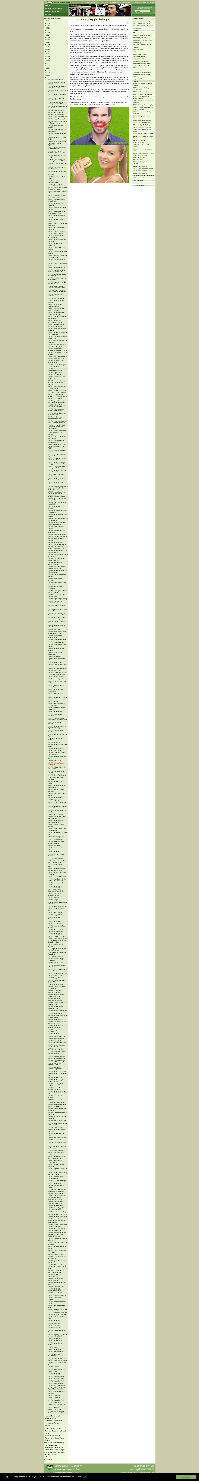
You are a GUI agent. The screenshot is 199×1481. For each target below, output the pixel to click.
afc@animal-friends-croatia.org (146, 1468)
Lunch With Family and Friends (141, 35)
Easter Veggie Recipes (139, 58)
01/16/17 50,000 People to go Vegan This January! (57, 727)
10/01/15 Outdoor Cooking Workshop (143, 133)
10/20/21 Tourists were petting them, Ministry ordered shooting (57, 391)
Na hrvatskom (151, 5)
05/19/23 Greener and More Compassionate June (56, 212)
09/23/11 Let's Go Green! (55, 963)
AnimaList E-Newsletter (52, 1435)
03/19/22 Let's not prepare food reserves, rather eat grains (57, 357)
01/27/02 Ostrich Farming (55, 1383)
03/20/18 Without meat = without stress (55, 653)
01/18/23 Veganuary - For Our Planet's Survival (57, 283)
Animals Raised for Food (54, 80)
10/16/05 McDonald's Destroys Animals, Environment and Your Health (57, 1266)
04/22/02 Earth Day (54, 1367)
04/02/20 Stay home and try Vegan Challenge (56, 559)
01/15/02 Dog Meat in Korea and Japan (56, 1392)
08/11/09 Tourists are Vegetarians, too (54, 1064)
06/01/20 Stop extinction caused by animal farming (56, 547)
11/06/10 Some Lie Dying (55, 984)
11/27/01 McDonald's (54, 1402)
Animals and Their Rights (54, 8)
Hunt (113, 2)
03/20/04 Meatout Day (54, 1321)
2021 (48, 30)
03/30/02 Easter (53, 1371)
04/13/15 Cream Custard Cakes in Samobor (57, 803)
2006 (48, 65)
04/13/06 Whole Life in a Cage (57, 1212)
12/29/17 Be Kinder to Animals (141, 92)
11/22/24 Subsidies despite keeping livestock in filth (56, 103)
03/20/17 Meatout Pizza (55, 712)
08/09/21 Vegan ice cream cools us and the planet (56, 409)
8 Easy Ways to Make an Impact (55, 1450)
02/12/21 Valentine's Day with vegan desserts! (57, 471)
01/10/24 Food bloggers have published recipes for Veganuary (57, 143)
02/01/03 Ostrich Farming (55, 1352)
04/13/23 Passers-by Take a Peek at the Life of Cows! (56, 232)
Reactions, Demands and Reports (55, 1431)
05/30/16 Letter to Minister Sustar (142, 178)
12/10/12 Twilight (53, 900)
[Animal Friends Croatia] (58, 3)
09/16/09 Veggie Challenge (56, 1061)
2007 (48, 63)
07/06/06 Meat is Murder (55, 1205)
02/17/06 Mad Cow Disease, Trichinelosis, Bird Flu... (56, 1229)
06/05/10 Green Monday (55, 1019)
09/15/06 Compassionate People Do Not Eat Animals (56, 1194)
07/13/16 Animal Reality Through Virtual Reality (55, 749)
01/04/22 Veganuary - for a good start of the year (56, 373)
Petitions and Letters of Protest (54, 1438)
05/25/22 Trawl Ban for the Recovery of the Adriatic (56, 325)
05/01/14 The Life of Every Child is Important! (56, 842)
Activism (48, 14)
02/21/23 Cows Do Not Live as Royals (57, 264)
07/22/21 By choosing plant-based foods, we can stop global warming (56, 426)
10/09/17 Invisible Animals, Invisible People (56, 686)
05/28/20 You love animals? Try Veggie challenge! (57, 551)
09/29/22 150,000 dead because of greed (55, 305)
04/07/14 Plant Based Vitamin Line (57, 848)
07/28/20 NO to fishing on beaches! (56, 527)
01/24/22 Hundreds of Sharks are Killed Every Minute (57, 369)
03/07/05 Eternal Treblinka (56, 1293)
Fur (98, 2)
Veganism (87, 2)
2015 (48, 44)
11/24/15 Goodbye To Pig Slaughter (55, 778)
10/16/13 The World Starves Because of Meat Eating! (56, 869)
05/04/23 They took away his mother (57, 220)
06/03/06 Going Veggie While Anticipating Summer (57, 1208)
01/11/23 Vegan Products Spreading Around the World (56, 287)
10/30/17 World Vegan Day (56, 679)
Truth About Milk (137, 28)
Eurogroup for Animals (72, 1472)
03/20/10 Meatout (53, 1034)
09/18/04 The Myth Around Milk (57, 1310)
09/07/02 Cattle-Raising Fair (56, 1358)
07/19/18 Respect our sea (56, 642)
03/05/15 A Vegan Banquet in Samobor (143, 153)
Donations (152, 2)
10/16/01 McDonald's (54, 1407)
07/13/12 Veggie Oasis (55, 921)
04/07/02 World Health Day (56, 1369)
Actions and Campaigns (53, 18)
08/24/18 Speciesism (54, 629)
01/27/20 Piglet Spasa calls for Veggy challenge (57, 591)
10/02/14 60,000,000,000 (55, 839)
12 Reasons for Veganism (140, 33)
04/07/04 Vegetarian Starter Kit (57, 1314)
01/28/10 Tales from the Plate (57, 1036)
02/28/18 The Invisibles (55, 662)
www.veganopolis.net (110, 44)
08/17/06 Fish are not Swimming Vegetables (55, 1198)
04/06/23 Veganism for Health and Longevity (57, 240)
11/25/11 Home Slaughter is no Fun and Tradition (57, 949)
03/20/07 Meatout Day (54, 1183)
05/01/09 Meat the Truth (55, 1077)
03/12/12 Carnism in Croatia (56, 936)
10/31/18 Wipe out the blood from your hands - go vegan (56, 618)
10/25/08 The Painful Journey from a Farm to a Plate (57, 1105)
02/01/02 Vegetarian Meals (56, 1381)
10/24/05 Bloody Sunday (55, 1254)
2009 (48, 58)
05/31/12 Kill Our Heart (55, 923)
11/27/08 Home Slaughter (56, 1100)
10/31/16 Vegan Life (54, 742)
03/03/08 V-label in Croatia (56, 1140)
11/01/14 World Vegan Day (56, 837)
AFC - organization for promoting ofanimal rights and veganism (143, 8)
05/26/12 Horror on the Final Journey (56, 926)
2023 (48, 25)
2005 (48, 68)
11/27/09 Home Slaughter (56, 1049)
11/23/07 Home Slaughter (56, 1150)
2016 (48, 42)
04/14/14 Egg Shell (54, 845)
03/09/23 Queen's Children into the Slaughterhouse (57, 256)
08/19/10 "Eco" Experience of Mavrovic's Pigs (57, 1003)
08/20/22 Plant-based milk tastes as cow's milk (56, 309)
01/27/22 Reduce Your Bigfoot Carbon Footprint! (57, 365)
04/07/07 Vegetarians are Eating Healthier (55, 1177)
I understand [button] (186, 1477)
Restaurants (136, 47)
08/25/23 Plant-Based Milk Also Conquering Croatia (57, 188)
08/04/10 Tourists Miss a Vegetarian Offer (55, 1007)
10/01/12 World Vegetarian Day (57, 906)
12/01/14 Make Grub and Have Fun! (57, 833)
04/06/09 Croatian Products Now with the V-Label (56, 1088)
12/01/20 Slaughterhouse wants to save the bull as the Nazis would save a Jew (58, 488)
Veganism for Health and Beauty (141, 63)
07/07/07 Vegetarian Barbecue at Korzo (57, 1169)
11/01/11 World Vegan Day (56, 956)
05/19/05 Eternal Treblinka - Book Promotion (56, 1279)
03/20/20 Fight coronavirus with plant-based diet (57, 571)
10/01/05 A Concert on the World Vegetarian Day (56, 1271)
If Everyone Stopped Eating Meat (142, 72)
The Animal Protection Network (54, 1443)
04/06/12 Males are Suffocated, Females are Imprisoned (57, 930)
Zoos (110, 2)
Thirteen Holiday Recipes (140, 54)
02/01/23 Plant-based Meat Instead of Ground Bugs (56, 271)
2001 (48, 77)
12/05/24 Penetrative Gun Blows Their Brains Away (56, 99)
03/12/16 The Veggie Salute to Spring (57, 757)
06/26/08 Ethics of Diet (55, 1127)
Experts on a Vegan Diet (139, 37)
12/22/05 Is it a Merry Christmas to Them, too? (57, 1239)
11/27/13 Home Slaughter (56, 858)
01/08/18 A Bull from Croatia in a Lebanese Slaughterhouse (57, 673)
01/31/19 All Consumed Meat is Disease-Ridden (57, 610)
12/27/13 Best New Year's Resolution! (56, 855)
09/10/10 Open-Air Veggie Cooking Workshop (56, 995)
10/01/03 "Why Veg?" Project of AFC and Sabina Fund (57, 1335)
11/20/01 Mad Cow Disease (56, 1405)
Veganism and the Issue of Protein (142, 40)
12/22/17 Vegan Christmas (56, 676)
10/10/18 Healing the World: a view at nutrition (57, 622)
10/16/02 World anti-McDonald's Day (54, 1355)
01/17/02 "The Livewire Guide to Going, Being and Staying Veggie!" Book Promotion (57, 1387)
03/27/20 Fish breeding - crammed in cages (55, 563)
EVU (64, 1472)
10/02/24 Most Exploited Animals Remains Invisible (56, 113)
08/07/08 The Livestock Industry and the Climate (57, 1124)
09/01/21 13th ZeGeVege (55, 398)
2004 (48, 70)
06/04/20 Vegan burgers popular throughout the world (57, 543)
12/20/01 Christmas (54, 1398)
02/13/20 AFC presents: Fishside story (55, 587)
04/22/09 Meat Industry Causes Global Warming (57, 1080)
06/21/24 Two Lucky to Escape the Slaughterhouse (57, 122)
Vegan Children (137, 42)
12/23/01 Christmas (54, 1395)
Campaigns (134, 2)
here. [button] (84, 1477)
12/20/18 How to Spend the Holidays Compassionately (56, 614)
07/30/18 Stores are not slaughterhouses (55, 636)
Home (48, 5)
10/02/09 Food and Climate (56, 1056)
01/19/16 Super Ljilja (54, 760)
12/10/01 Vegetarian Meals (56, 1400)
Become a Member (51, 1454)
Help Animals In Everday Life (54, 1447)
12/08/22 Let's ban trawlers (56, 298)
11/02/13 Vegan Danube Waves (55, 865)
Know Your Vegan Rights (139, 70)
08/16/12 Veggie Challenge (56, 915)
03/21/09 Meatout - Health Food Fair (57, 1092)
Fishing (117, 2)
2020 (48, 32)
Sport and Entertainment (54, 1421)
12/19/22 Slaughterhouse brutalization (56, 295)
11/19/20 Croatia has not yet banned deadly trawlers (56, 492)
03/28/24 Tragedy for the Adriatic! (55, 126)
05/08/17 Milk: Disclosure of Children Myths (56, 704)
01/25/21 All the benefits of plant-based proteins (56, 475)
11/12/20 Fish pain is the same (57, 496)
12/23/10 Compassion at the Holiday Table (56, 981)
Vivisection (93, 2)
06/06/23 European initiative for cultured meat (57, 200)
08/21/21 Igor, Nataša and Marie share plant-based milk (57, 401)
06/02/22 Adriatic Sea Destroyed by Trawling (55, 321)
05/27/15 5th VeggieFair (55, 797)
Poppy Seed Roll (137, 79)
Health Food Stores (138, 49)
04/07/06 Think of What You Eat (57, 1214)
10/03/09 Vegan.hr (53, 1054)
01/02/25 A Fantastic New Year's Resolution (58, 91)
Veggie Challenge (96, 44)
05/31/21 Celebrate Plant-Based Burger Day (56, 441)
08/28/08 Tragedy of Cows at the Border (57, 1117)
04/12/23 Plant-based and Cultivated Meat (56, 236)
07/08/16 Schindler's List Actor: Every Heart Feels (57, 753)
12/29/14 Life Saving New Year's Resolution (56, 821)
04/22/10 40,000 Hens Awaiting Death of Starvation (57, 1026)
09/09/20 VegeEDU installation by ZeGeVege (57, 511)
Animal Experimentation (53, 1416)
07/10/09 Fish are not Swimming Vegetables (55, 1068)
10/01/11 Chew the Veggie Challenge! (143, 168)
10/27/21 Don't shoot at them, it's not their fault (57, 387)
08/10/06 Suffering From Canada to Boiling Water (55, 1202)
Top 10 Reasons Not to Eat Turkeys (143, 25)
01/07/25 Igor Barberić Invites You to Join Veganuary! (57, 87)
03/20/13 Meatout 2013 (55, 887)
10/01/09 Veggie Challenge (56, 1058)
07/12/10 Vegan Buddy (55, 1013)
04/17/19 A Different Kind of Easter (56, 606)
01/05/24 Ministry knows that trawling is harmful (56, 148)
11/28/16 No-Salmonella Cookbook (142, 94)
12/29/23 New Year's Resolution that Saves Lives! (56, 152)
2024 (48, 23)
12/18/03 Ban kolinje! (54, 1323)
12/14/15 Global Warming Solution (56, 772)
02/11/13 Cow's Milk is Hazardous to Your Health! (56, 890)
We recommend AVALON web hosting (144, 15)
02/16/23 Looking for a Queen (57, 267)
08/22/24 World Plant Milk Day (57, 117)
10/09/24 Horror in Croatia (56, 110)
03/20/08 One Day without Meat (57, 1137)
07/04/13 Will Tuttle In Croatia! (57, 876)
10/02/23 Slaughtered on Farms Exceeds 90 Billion (57, 181)
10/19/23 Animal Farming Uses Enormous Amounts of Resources (57, 172)
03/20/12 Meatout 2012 (55, 934)
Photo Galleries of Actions (53, 1428)
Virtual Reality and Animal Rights (141, 74)
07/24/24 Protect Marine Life (56, 119)
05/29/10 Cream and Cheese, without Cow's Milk (57, 1022)
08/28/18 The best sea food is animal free (57, 626)
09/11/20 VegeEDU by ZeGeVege (54, 507)
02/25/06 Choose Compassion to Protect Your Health (57, 1225)
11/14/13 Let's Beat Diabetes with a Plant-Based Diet (57, 861)
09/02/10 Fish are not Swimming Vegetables (55, 999)
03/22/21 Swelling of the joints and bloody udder (57, 459)
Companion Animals (125, 2)
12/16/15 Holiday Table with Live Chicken (56, 768)
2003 (48, 73)
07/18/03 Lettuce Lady (55, 1338)
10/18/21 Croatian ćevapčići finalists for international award (57, 395)
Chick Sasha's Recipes (139, 56)
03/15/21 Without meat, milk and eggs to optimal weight (56, 463)
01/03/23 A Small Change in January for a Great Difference (57, 291)
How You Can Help (51, 1445)
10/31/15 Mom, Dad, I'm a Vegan (56, 782)
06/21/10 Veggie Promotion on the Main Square (57, 1016)
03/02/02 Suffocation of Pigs (56, 1376)
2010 (48, 56)
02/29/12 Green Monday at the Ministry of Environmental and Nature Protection (57, 940)
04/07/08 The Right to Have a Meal (57, 1134)
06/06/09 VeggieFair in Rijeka (57, 1071)
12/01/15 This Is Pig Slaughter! (57, 775)
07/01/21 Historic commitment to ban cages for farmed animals (57, 432)
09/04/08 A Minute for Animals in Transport (58, 1113)
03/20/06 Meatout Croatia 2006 (57, 1216)
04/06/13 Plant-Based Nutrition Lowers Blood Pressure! (57, 879)
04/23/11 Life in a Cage (55, 975)
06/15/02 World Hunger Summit (57, 1360)
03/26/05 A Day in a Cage (56, 1286)
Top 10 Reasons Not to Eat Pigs (141, 21)
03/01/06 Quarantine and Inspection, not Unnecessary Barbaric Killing (56, 1220)
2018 (48, 37)
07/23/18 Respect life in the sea (57, 640)
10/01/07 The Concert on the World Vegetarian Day (57, 1157)
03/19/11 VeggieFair (54, 978)
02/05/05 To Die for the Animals (57, 1295)
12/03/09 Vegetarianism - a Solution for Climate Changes (57, 1041)
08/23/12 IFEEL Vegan (55, 912)
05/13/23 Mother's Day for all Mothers (57, 216)
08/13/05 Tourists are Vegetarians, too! (54, 1275)
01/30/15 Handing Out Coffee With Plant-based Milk (57, 817)
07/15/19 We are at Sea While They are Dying (57, 595)
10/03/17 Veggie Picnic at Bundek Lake (56, 690)
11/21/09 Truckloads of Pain (56, 1051)
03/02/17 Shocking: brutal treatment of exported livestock (57, 719)
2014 (48, 47)
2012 (48, 51)
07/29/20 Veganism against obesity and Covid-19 (56, 523)
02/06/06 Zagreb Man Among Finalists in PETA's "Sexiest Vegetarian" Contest (57, 1234)
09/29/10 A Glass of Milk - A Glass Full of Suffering (56, 991)
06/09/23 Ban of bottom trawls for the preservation (57, 196)
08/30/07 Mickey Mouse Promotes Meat (55, 1161)
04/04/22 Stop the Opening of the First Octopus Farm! (57, 345)
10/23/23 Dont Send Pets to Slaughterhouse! (56, 168)
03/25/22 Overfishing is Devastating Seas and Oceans (57, 349)
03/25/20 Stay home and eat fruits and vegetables (56, 567)
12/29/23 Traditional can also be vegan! (57, 156)
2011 (48, 54)
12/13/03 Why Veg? (54, 1325)
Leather (101, 2)
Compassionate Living (53, 11)
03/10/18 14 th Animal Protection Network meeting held (56, 658)
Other (48, 1425)
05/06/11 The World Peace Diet (57, 973)
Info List (146, 2)
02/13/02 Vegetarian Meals (56, 1378)
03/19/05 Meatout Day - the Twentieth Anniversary (56, 1289)
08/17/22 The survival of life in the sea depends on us (57, 313)
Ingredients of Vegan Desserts (141, 61)
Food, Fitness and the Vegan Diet (142, 44)
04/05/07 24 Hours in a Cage (57, 1181)
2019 (48, 35)
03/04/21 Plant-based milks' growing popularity (56, 467)
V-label (134, 51)
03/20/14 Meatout (53, 852)
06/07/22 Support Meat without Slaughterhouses (57, 317)
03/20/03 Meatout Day (54, 1349)
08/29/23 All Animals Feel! (56, 185)
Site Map (138, 13)
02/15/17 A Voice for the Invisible (55, 723)
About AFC (48, 1440)
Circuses (106, 2)
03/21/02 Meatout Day (54, 1374)
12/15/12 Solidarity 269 (55, 897)
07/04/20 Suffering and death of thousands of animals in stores (57, 535)
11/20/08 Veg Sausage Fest (56, 1102)
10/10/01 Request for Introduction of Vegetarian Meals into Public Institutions (56, 1411)
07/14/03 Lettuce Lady (55, 1340)
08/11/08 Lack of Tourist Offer (57, 1121)
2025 (48, 21)
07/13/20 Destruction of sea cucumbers (56, 531)
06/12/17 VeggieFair (54, 701)
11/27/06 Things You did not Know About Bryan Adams (56, 1190)
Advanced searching (146, 13)
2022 (48, 28)
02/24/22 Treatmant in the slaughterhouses (56, 361)
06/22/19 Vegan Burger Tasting (57, 599)
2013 (48, 49)
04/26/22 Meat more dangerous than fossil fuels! (57, 333)
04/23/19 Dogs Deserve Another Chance (55, 602)
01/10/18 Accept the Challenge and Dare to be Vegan (57, 669)
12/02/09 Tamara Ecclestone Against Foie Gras (57, 1045)
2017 (48, 40)
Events (47, 1433)
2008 (48, 61)
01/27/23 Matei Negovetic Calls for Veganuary (57, 275)
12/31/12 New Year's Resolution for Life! (54, 894)
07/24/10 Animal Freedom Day (57, 1011)
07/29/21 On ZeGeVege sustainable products (55, 417)
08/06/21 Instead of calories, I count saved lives (57, 414)
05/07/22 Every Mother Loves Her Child (57, 329)
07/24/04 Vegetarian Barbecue (57, 1312)
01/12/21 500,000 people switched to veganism (55, 483)
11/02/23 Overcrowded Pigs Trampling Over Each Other (56, 160)
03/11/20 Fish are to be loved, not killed (57, 575)
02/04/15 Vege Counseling (56, 814)
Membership (140, 2)
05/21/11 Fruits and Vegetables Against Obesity (57, 970)
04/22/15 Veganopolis (54, 800)
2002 (48, 75)
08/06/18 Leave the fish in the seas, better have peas (57, 632)
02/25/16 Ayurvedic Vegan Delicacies (143, 107)
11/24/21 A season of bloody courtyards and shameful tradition (56, 382)
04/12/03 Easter (53, 1347)
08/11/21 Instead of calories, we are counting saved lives (57, 405)
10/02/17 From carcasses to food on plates (56, 694)
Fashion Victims (51, 1418)
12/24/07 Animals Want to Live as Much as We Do (57, 1147)
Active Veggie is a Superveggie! (55, 1452)
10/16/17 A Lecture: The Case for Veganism (57, 682)
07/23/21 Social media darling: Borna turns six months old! (57, 421)
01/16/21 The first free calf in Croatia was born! (56, 479)
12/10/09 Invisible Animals (56, 1039)
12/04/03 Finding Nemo (55, 1328)
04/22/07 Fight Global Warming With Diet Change (57, 1173)
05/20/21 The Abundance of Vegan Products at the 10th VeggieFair (56, 446)
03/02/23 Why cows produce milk (56, 260)
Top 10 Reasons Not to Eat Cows (142, 23)
